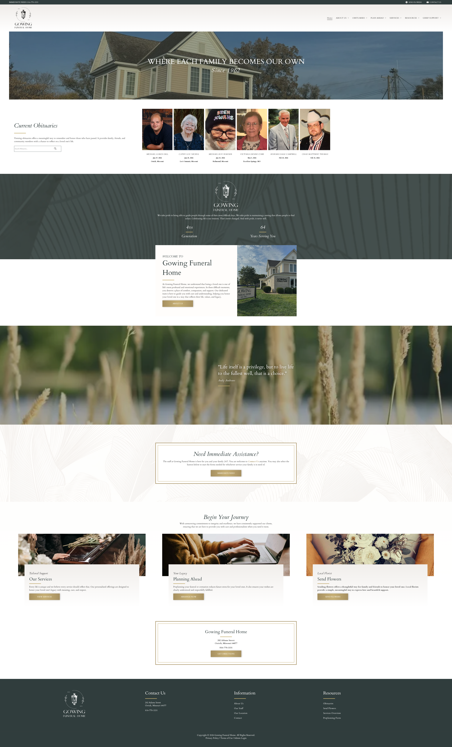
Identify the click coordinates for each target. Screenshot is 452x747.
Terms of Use (226, 738)
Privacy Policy (212, 738)
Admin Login (240, 738)
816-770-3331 (226, 647)
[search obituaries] (57, 148)
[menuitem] (329, 18)
